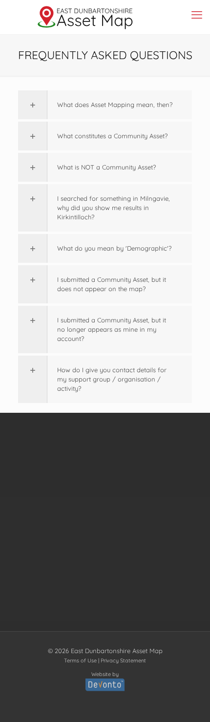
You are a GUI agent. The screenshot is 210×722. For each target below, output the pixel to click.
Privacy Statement (123, 660)
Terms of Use (80, 660)
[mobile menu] (197, 14)
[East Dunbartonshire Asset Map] (85, 17)
